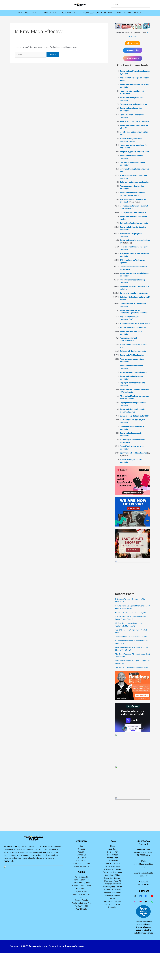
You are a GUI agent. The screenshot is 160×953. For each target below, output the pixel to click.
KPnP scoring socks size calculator (134, 121)
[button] (37, 13)
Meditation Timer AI (112, 881)
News (34, 13)
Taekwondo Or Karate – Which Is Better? (132, 636)
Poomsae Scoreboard (112, 892)
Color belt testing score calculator (134, 182)
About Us (81, 852)
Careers (127, 13)
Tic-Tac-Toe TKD (81, 906)
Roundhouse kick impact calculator (135, 323)
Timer (112, 846)
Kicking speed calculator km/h (133, 327)
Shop (27, 13)
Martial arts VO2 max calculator (133, 372)
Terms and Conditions (81, 863)
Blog (20, 13)
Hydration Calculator (112, 884)
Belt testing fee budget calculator (134, 223)
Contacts (138, 13)
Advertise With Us (81, 866)
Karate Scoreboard (112, 866)
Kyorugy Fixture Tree (112, 901)
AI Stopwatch (112, 858)
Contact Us (81, 855)
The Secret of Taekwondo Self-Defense (131, 667)
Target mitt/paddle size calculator (134, 152)
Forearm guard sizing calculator (133, 104)
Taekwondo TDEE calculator (132, 355)
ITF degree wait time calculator (133, 212)
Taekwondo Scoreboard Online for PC (96, 13)
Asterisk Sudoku (81, 877)
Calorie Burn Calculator (112, 890)
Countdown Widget (112, 875)
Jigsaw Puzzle (81, 891)
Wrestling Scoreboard (112, 869)
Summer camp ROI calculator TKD (134, 416)
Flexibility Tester (112, 855)
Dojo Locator (112, 852)
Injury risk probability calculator (133, 453)
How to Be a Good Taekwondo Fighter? (131, 612)
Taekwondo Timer (49, 13)
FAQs (119, 13)
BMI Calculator (112, 860)
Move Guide (112, 849)
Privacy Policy (81, 860)
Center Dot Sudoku (81, 880)
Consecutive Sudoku (81, 883)
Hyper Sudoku (81, 888)
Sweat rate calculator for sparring (134, 293)
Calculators (81, 858)
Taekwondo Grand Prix (81, 903)
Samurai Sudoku (81, 900)
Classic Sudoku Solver (81, 886)
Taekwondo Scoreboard (112, 872)
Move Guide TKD (68, 13)
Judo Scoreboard (112, 863)
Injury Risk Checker (112, 878)
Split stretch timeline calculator (133, 351)
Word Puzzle (81, 909)
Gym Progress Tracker (112, 887)
